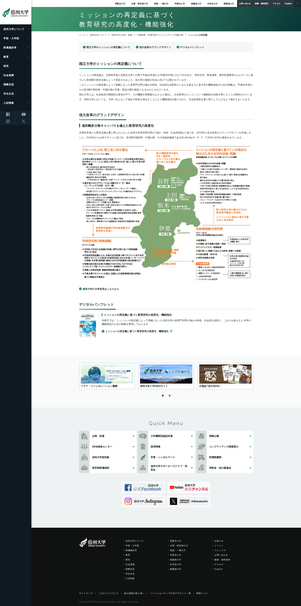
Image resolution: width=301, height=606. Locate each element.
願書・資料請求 (222, 559)
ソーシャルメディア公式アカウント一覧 (170, 593)
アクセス (218, 564)
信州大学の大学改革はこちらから (101, 288)
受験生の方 (120, 3)
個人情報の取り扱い (134, 593)
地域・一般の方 (161, 3)
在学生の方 (212, 3)
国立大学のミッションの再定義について (108, 47)
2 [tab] (170, 395)
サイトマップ (86, 593)
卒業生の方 (180, 3)
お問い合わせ (221, 554)
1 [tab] (163, 395)
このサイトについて (108, 593)
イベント (218, 545)
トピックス (220, 550)
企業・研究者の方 (139, 3)
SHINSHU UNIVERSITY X (189, 501)
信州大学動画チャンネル (189, 487)
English (218, 568)
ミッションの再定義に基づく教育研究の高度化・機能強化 (137, 331)
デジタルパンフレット (192, 47)
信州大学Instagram (143, 501)
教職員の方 (229, 3)
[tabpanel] (107, 376)
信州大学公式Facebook (143, 487)
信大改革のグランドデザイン (155, 47)
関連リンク (202, 593)
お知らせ (218, 540)
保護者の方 (196, 3)
